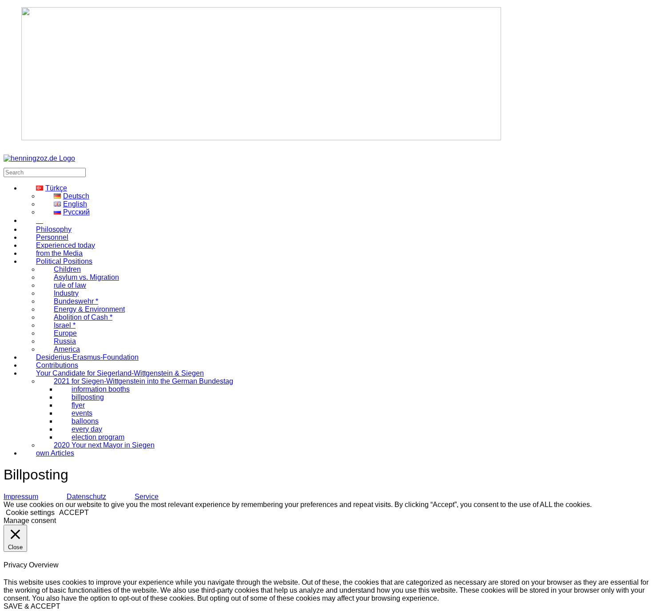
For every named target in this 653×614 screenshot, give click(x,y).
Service (147, 496)
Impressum (21, 496)
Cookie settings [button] (30, 512)
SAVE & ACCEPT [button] (32, 606)
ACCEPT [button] (74, 512)
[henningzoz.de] (39, 158)
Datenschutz (86, 496)
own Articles (55, 453)
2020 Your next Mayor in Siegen (104, 445)
